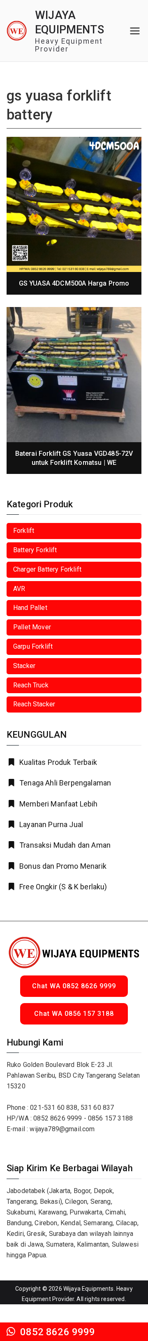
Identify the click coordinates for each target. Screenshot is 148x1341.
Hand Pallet (30, 608)
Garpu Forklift (33, 646)
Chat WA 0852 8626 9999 (74, 986)
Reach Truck (31, 685)
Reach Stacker (34, 704)
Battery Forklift (35, 550)
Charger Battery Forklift (47, 569)
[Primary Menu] (134, 31)
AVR (19, 589)
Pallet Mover (32, 627)
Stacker (24, 666)
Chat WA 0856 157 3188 (74, 1013)
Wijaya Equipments (88, 1288)
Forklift (23, 531)
